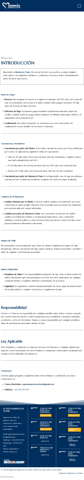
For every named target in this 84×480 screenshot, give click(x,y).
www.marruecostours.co (7, 477)
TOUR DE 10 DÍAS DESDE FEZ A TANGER (46, 449)
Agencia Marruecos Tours (71, 473)
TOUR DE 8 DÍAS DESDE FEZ (46, 437)
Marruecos (6, 313)
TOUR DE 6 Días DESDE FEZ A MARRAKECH (46, 424)
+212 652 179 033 (21, 389)
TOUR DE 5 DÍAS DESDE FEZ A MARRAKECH (46, 410)
